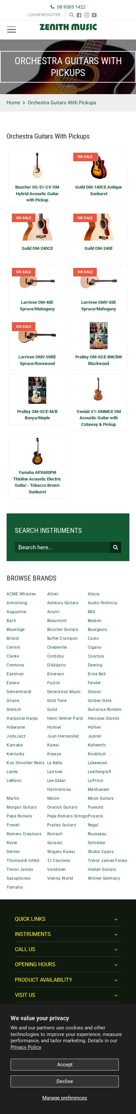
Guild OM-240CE (37, 248)
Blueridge (16, 629)
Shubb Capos (101, 851)
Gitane (13, 700)
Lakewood (97, 763)
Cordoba (55, 656)
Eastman (15, 674)
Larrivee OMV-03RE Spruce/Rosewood (37, 360)
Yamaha (15, 887)
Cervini (13, 647)
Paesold (96, 807)
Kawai (53, 745)
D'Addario (56, 665)
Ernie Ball (97, 674)
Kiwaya (54, 754)
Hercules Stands (103, 718)
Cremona (15, 665)
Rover (12, 843)
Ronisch (55, 834)
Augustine (16, 611)
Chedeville (57, 647)
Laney (12, 771)
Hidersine (16, 727)
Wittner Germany (104, 878)
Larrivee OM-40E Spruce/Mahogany (37, 305)
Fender (94, 683)
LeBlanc (14, 780)
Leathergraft (100, 771)
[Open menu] (11, 30)
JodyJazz (16, 736)
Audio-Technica (103, 603)
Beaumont (57, 620)
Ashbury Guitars (63, 603)
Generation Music (64, 691)
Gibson (94, 691)
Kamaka (15, 745)
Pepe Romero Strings (67, 816)
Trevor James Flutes (107, 860)
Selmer (13, 851)
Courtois (96, 656)
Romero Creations (24, 834)
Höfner (94, 727)
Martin (13, 798)
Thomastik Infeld (23, 860)
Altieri (53, 594)
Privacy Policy (26, 1047)
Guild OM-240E (99, 248)
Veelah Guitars (102, 869)
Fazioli (53, 683)
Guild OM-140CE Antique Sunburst (98, 190)
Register (50, 14)
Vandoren (56, 869)
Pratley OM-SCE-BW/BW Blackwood (98, 360)
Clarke (13, 656)
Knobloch (97, 754)
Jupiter (95, 736)
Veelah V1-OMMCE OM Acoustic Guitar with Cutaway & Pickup (99, 418)
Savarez (55, 843)
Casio (93, 638)
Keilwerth (97, 745)
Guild (52, 709)
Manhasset (98, 789)
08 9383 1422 (71, 7)
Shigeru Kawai (61, 851)
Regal (93, 825)
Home (13, 103)
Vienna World (60, 878)
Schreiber (97, 843)
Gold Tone (57, 700)
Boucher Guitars (62, 629)
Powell (13, 825)
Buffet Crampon (62, 638)
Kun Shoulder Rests (25, 763)
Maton (53, 798)
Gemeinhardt (19, 691)
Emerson (55, 674)
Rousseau (97, 834)
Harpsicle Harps (22, 718)
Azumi (53, 611)
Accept (65, 1065)
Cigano (95, 647)
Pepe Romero (19, 816)
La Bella (54, 763)
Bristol (13, 638)
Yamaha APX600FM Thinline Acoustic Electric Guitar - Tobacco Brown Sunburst (37, 482)
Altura (94, 594)
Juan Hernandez (63, 736)
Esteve (13, 683)
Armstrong (17, 603)
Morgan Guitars (22, 807)
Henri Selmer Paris (65, 718)
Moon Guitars (101, 798)
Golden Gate (100, 700)
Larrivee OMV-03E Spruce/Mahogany (98, 305)
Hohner (54, 727)
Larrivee (54, 771)
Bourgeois (97, 629)
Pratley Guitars (61, 825)
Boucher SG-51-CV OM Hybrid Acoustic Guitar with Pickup (37, 193)
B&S (91, 611)
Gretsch (14, 709)
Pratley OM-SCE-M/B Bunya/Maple (37, 415)
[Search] (71, 14)
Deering (95, 665)
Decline (64, 1081)
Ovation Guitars (62, 807)
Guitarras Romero (105, 709)
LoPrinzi (96, 780)
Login (34, 14)
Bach (11, 620)
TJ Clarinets (58, 860)
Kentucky (15, 754)
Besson (95, 620)
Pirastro (95, 816)
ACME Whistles (21, 594)
